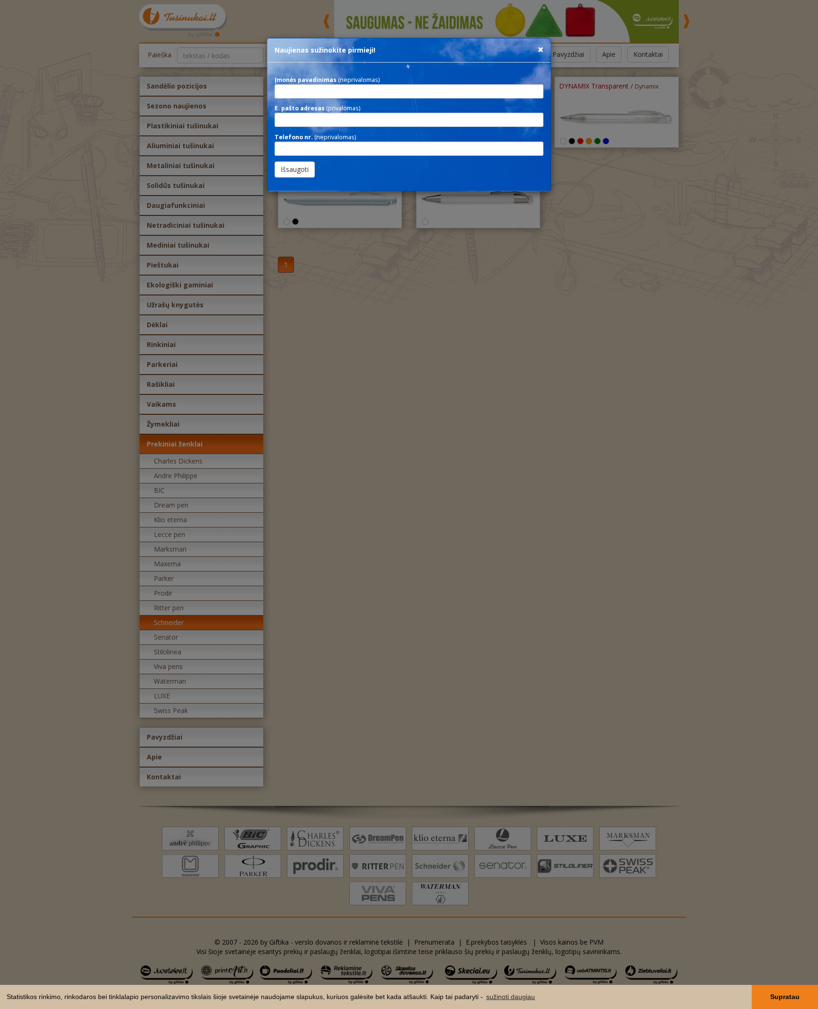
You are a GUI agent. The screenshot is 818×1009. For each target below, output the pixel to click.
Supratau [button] (785, 996)
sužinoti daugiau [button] (510, 996)
